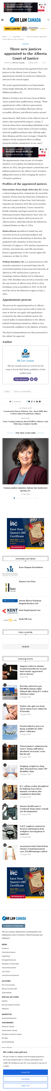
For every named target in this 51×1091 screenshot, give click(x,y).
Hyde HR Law (25, 619)
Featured (5, 948)
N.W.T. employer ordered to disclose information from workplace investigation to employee (32, 830)
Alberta (7, 392)
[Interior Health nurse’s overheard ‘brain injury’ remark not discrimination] (9, 812)
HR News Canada (8, 1026)
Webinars (5, 1008)
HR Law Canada (19, 62)
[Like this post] (29, 401)
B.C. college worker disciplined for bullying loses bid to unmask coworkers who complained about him (34, 790)
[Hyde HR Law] (25, 28)
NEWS (4, 944)
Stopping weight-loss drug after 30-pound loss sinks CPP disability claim (33, 769)
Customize (25, 1079)
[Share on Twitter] (34, 401)
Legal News (17, 36)
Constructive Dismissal (10, 975)
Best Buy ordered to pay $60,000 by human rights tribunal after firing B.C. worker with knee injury (34, 690)
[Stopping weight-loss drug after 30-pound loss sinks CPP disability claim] (9, 772)
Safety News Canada (9, 1030)
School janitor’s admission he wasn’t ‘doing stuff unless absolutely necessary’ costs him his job (34, 750)
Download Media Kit (9, 1018)
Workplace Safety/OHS (10, 964)
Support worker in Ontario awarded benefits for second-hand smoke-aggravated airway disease (33, 670)
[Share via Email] (40, 401)
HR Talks (5, 1038)
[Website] (36, 379)
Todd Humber (7, 992)
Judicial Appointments (22, 392)
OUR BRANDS (7, 1023)
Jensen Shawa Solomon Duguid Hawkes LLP (30, 602)
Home (4, 36)
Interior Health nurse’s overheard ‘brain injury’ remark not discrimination (34, 809)
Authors (6, 981)
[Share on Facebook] (31, 401)
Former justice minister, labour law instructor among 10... (25, 489)
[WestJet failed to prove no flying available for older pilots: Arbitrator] (9, 732)
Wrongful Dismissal (9, 960)
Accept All (25, 1072)
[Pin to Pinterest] (37, 401)
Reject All (25, 1085)
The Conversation (8, 985)
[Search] (48, 20)
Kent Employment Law (30, 610)
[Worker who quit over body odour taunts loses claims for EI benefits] (9, 712)
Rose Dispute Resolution (31, 567)
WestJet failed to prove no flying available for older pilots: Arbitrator (32, 729)
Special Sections (10, 997)
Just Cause (6, 971)
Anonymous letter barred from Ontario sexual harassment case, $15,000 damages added (34, 849)
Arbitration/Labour (8, 952)
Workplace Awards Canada (12, 1034)
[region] (25, 1069)
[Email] (32, 379)
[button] (4, 468)
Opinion (5, 1001)
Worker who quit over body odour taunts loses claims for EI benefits (33, 709)
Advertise (7, 1014)
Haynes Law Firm (27, 581)
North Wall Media (8, 1042)
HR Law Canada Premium (11, 1005)
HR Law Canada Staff (9, 989)
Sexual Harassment (9, 967)
